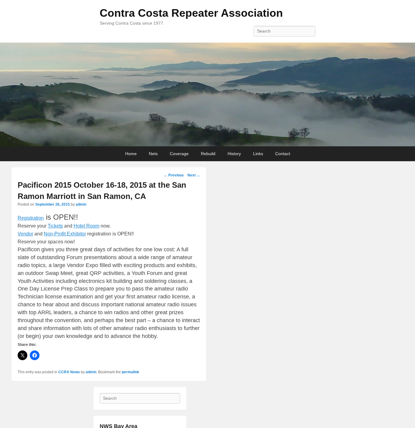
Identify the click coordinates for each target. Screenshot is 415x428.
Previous (174, 175)
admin (81, 204)
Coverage (179, 153)
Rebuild (208, 153)
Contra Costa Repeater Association (191, 13)
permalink (130, 372)
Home (131, 153)
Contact (282, 153)
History (234, 153)
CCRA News (69, 372)
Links (258, 153)
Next (193, 175)
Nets (153, 153)
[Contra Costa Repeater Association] (207, 95)
